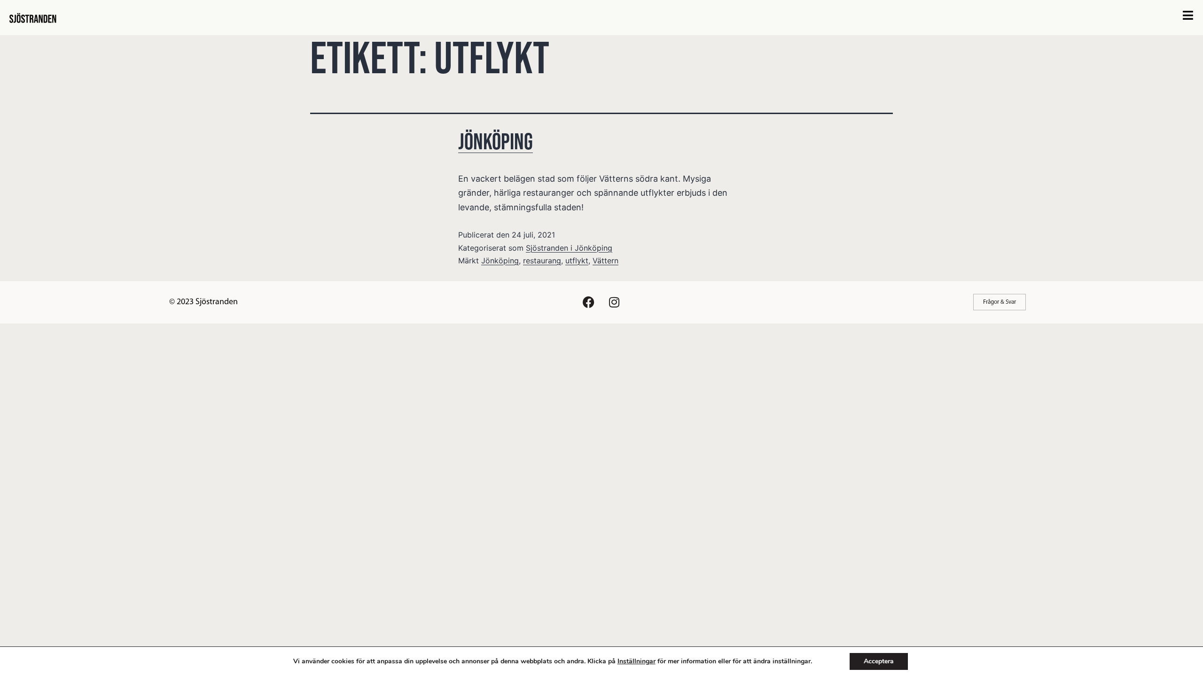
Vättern (605, 260)
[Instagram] (614, 302)
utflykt (576, 260)
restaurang (542, 260)
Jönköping (495, 142)
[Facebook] (588, 302)
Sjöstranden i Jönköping (569, 248)
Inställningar (636, 661)
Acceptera (879, 661)
